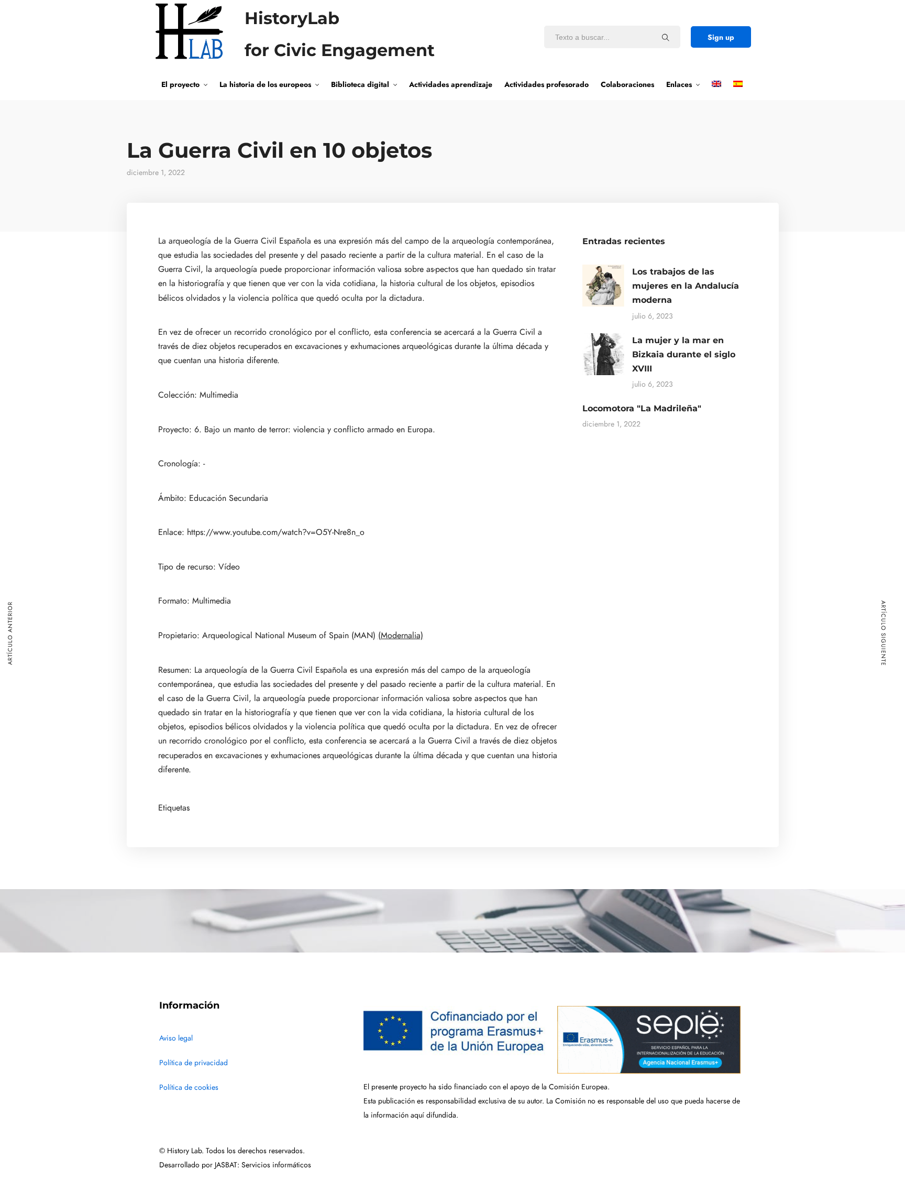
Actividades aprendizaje (450, 84)
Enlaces (679, 84)
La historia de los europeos (265, 84)
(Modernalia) (400, 635)
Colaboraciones (627, 84)
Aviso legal (176, 1038)
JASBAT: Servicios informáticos (263, 1165)
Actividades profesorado (546, 84)
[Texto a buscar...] (666, 37)
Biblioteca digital (360, 84)
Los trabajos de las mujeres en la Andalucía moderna (685, 286)
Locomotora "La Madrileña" (641, 408)
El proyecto (180, 84)
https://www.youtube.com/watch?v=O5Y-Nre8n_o (276, 532)
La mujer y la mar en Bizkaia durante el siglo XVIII (683, 354)
